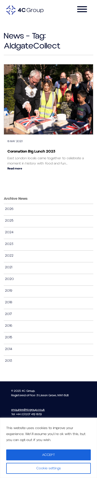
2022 (9, 255)
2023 (9, 243)
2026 (9, 208)
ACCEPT (48, 454)
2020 (9, 279)
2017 (8, 314)
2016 (8, 325)
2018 (8, 302)
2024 (9, 232)
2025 (9, 220)
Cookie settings (48, 468)
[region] (48, 448)
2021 (8, 267)
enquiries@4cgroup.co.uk (28, 410)
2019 (8, 290)
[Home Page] (25, 10)
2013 (8, 360)
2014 (8, 349)
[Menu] (82, 10)
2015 (8, 337)
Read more (14, 168)
